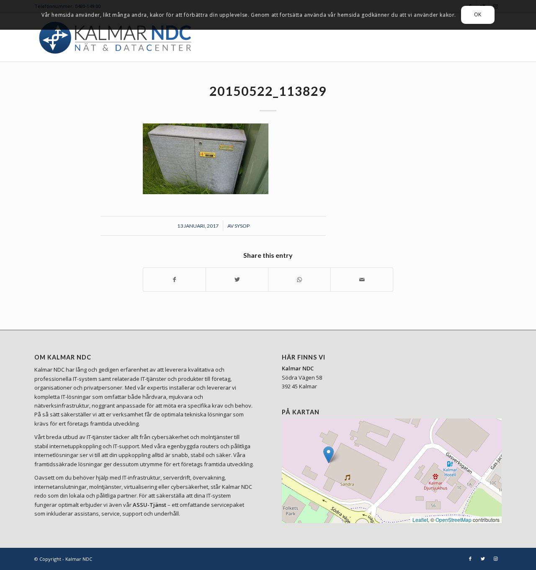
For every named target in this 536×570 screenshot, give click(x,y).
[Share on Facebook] (174, 279)
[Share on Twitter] (237, 279)
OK (478, 14)
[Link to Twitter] (483, 558)
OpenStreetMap (454, 519)
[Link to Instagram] (495, 558)
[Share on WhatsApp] (299, 279)
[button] (328, 454)
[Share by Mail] (362, 279)
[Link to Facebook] (470, 558)
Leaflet (420, 519)
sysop (242, 226)
